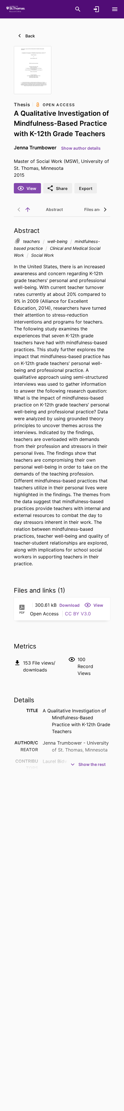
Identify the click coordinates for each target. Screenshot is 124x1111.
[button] (69, 605)
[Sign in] (96, 9)
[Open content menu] (115, 9)
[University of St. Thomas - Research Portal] (16, 9)
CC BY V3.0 (78, 614)
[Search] (78, 9)
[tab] (54, 209)
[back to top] (27, 209)
